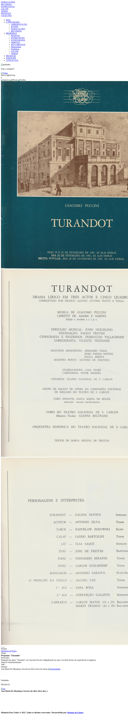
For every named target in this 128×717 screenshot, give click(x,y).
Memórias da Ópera (9, 651)
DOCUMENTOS (18, 45)
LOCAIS (4, 9)
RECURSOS (6, 4)
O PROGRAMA (13, 22)
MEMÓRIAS (11, 33)
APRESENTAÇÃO (19, 24)
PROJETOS (6, 13)
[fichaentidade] (54, 669)
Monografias (16, 47)
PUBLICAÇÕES (8, 2)
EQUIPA (14, 27)
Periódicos (15, 49)
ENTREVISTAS (8, 7)
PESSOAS (15, 36)
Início (8, 20)
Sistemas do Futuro (75, 712)
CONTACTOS (12, 60)
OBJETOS (15, 42)
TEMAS (4, 11)
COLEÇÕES (6, 16)
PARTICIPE (11, 58)
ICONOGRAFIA (18, 40)
